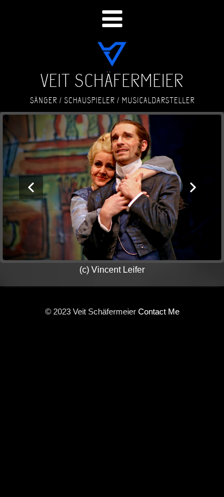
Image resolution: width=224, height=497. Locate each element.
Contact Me (158, 311)
